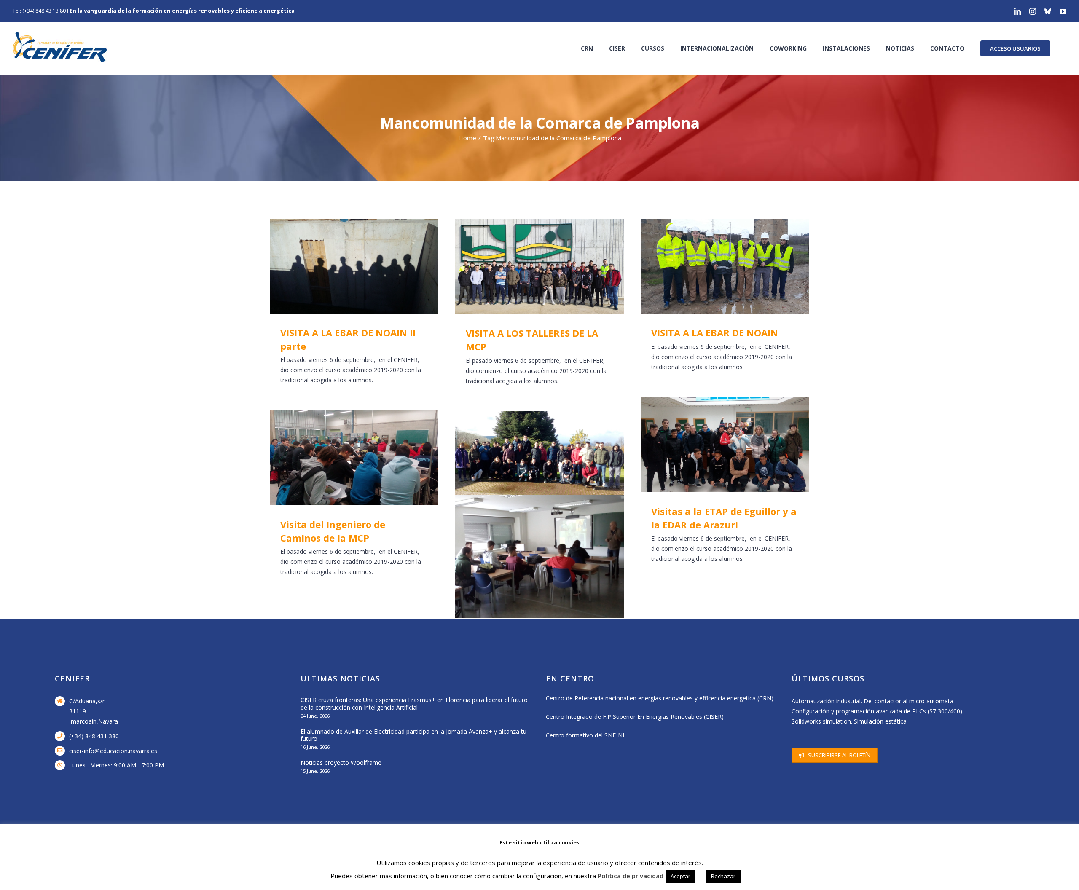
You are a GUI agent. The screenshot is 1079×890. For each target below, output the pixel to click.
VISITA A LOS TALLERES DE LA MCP (527, 266)
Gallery (366, 266)
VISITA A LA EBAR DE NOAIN (712, 266)
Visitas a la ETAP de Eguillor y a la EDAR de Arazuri (712, 444)
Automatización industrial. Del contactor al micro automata (872, 701)
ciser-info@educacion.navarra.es (113, 751)
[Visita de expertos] (539, 556)
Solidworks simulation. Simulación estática (849, 721)
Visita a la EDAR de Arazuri (527, 459)
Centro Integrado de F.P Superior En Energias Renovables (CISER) (635, 717)
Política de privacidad (630, 875)
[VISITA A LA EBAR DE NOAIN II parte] (354, 266)
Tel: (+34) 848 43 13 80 (39, 10)
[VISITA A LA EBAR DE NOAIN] (725, 266)
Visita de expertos (527, 556)
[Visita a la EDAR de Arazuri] (539, 459)
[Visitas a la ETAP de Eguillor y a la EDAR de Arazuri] (725, 444)
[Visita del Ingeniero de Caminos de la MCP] (354, 457)
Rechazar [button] (723, 876)
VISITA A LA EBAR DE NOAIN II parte (342, 266)
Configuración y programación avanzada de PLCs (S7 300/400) (877, 711)
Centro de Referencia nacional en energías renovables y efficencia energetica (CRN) (659, 698)
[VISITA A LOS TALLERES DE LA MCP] (539, 266)
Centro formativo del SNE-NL (586, 735)
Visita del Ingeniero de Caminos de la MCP (342, 457)
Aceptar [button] (680, 876)
